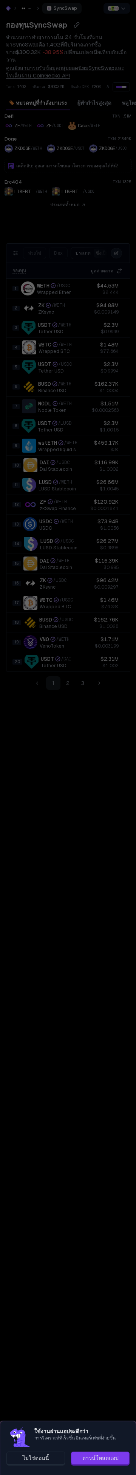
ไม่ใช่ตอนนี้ (36, 1458)
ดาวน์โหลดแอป (100, 1458)
